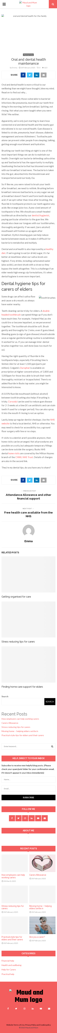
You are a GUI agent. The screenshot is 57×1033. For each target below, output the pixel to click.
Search (5, 696)
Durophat (25, 367)
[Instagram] (24, 1008)
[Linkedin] (32, 1008)
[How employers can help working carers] (15, 863)
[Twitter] (16, 1008)
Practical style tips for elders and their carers (23, 735)
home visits (14, 453)
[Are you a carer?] (42, 925)
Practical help (28, 55)
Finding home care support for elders (22, 686)
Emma (14, 67)
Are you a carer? (37, 937)
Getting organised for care (16, 596)
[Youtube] (41, 1008)
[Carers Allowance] (42, 863)
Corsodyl (12, 401)
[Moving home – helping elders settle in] (42, 894)
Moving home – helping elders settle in (20, 731)
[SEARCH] (52, 746)
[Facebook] (8, 1008)
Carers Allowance (10, 723)
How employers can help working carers (20, 718)
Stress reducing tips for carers (18, 641)
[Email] (49, 1008)
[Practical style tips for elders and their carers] (15, 925)
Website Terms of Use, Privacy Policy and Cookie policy (28, 1025)
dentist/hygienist (40, 215)
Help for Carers (9, 969)
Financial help (8, 960)
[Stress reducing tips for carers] (15, 894)
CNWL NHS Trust (24, 457)
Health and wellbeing (11, 965)
